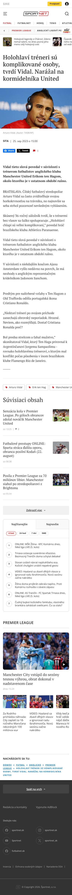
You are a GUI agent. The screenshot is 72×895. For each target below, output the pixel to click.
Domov (7, 765)
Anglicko (35, 765)
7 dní (34, 533)
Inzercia (7, 866)
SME (44, 533)
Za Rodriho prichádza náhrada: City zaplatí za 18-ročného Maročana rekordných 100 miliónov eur (14, 722)
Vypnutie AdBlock (46, 807)
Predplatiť (54, 3)
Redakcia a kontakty (15, 807)
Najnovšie (52, 524)
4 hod (11, 533)
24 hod (22, 533)
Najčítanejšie (19, 524)
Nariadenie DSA (54, 866)
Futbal (20, 765)
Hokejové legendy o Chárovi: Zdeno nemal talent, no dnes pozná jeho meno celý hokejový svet (32, 42)
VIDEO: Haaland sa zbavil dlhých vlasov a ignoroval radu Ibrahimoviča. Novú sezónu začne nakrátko (41, 722)
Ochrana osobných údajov (28, 866)
